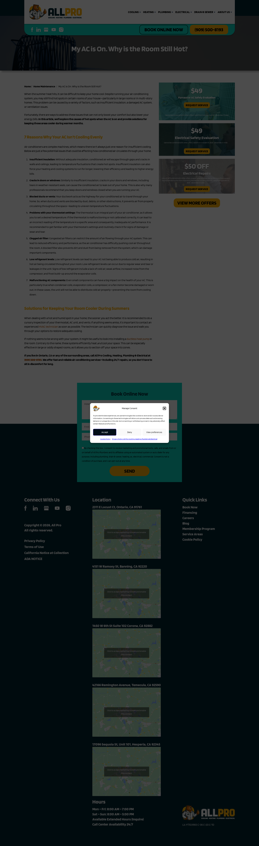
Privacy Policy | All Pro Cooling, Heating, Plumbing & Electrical (134, 439)
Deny (129, 432)
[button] (164, 408)
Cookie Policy (105, 439)
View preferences (154, 432)
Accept (104, 432)
